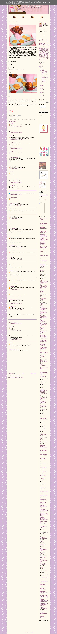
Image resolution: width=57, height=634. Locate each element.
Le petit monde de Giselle (14, 237)
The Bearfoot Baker (43, 260)
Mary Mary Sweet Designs (43, 280)
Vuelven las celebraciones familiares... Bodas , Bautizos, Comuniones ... (44, 360)
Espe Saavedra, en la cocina (43, 264)
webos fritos (42, 290)
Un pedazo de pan (43, 499)
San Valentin (46, 55)
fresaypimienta (12, 245)
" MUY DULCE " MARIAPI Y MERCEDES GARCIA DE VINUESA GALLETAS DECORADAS (43, 391)
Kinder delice (42, 328)
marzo (42, 92)
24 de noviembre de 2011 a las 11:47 (16, 148)
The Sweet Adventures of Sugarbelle (44, 335)
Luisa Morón (12, 166)
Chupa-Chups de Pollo (44, 74)
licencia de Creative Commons (44, 195)
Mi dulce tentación (43, 311)
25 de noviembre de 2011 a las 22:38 (16, 247)
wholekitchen (42, 509)
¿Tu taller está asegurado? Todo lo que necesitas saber (44, 287)
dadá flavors (42, 559)
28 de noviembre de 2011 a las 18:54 (16, 309)
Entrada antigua (33, 373)
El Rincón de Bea (43, 617)
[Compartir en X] (19, 115)
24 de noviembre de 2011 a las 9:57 (16, 126)
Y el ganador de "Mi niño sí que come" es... (44, 72)
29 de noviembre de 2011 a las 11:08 (16, 317)
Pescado (40, 54)
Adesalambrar (12, 286)
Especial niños (16, 116)
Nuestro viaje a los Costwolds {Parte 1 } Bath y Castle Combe (44, 308)
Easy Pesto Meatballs (43, 232)
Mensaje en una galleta (44, 491)
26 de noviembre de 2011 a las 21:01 (16, 283)
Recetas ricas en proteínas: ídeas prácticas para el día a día (44, 257)
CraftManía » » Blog (43, 285)
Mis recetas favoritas (43, 323)
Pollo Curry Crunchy (43, 345)
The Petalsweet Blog (43, 471)
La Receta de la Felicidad (42, 479)
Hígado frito (41, 277)
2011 (41, 67)
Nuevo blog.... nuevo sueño (44, 574)
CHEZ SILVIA (42, 306)
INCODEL (12, 342)
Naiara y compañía (13, 197)
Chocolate (41, 40)
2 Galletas (41, 553)
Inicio (23, 373)
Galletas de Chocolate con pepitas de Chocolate (44, 80)
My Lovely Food (43, 344)
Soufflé (40, 56)
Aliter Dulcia (42, 616)
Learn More (45, 2)
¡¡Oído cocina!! (42, 234)
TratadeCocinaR (43, 487)
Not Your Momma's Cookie (43, 450)
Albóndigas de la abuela (43, 434)
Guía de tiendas (46, 48)
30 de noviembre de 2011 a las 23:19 (16, 339)
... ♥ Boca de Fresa (43, 483)
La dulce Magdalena (43, 428)
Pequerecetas (22, 49)
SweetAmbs (42, 238)
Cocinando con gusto (43, 513)
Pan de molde (43, 76)
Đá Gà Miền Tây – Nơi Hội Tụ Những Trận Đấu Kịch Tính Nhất (44, 282)
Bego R (11, 171)
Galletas (41, 48)
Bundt (40, 39)
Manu (11, 292)
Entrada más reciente (12, 373)
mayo (42, 89)
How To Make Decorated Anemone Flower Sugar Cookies (43, 303)
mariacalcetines (42, 591)
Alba (11, 270)
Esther (11, 221)
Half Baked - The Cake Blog (44, 368)
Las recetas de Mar (43, 467)
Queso (45, 54)
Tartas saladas (46, 57)
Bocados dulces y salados (43, 433)
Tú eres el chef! (42, 293)
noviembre (43, 70)
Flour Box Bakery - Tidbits (43, 364)
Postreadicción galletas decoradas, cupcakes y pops (44, 247)
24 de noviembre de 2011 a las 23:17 (16, 218)
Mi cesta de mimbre (43, 610)
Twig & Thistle (42, 297)
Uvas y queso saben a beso (44, 531)
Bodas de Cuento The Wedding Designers (44, 352)
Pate (48, 52)
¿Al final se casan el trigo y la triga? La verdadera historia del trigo (44, 383)
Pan (48, 51)
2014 (41, 63)
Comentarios (42, 107)
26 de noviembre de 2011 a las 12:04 (16, 259)
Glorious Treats (42, 242)
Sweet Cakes (42, 505)
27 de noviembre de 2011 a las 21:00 (16, 289)
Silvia (11, 135)
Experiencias (42, 503)
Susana (11, 250)
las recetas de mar (13, 228)
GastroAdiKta (42, 408)
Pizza (42, 54)
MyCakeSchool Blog (43, 223)
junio (42, 88)
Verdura (40, 58)
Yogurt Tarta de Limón (43, 567)
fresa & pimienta (43, 418)
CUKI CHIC (42, 517)
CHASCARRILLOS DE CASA (44, 548)
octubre (42, 85)
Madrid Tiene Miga (43, 502)
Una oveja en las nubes (14, 157)
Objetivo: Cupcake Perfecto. (43, 376)
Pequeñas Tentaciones (44, 581)
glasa (45, 59)
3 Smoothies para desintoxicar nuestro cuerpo (43, 430)
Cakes (43, 39)
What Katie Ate (42, 584)
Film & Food (42, 599)
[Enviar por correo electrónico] (17, 115)
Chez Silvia (12, 151)
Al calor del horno (43, 436)
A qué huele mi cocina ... (14, 203)
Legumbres (47, 49)
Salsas (42, 55)
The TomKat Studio (43, 315)
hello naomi (42, 540)
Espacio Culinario (43, 458)
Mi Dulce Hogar (41, 202)
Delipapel (41, 251)
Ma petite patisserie (43, 613)
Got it (50, 2)
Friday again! (42, 612)
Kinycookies (42, 588)
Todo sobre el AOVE (43, 321)
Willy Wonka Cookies (43, 365)
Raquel (11, 326)
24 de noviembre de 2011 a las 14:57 (16, 182)
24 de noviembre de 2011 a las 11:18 (16, 139)
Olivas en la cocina (43, 404)
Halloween (41, 49)
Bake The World (43, 475)
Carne (13, 116)
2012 (41, 66)
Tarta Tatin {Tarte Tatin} (43, 409)
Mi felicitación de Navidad (44, 532)
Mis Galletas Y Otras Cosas (43, 556)
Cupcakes (47, 41)
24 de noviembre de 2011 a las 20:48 (16, 205)
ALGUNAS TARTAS (43, 589)
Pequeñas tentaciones (44, 53)
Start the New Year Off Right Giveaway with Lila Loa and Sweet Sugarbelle (44, 337)
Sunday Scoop (42, 412)
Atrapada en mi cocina (44, 255)
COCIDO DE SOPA (43, 340)
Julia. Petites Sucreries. (14, 142)
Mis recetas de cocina (43, 372)
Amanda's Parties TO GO (43, 522)
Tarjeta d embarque (43, 400)
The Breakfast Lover (43, 552)
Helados (44, 49)
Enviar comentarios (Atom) (16, 375)
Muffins (45, 51)
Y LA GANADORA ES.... (43, 564)
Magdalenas (46, 50)
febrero (42, 93)
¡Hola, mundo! (42, 291)
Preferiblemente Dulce (44, 577)
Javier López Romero (14, 299)
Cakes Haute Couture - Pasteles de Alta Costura (44, 446)
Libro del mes (41, 50)
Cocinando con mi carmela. (43, 320)
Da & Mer (12, 185)
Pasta (40, 52)
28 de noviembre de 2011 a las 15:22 (16, 303)
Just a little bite (42, 607)
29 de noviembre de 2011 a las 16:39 (16, 323)
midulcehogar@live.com (43, 35)
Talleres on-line (43, 56)
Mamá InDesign (42, 566)
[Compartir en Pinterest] (20, 115)
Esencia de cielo (43, 463)
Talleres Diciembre (43, 557)
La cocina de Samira (43, 396)
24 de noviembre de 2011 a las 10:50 (16, 132)
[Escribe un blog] (18, 115)
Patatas (44, 52)
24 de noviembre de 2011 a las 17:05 (16, 188)
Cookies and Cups (43, 231)
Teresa (11, 123)
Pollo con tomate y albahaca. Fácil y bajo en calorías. (43, 460)
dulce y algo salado (43, 454)
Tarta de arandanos (43, 386)
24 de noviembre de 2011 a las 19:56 (16, 194)
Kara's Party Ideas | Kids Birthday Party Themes (43, 219)
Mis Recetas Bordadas (44, 563)
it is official (41, 541)
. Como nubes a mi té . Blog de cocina (44, 527)
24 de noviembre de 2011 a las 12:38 (16, 154)
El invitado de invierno (44, 603)
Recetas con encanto (43, 330)
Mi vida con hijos (43, 415)
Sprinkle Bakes (42, 227)
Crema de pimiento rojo (43, 608)
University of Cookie (43, 595)
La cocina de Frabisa (43, 495)
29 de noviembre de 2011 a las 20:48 (16, 330)
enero (42, 95)
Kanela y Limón (42, 327)
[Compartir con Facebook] (19, 115)
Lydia (11, 257)
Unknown (12, 216)
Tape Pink (41, 358)
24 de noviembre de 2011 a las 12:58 (16, 168)
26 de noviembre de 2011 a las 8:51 (16, 254)
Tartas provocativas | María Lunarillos (43, 348)
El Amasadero (42, 381)
